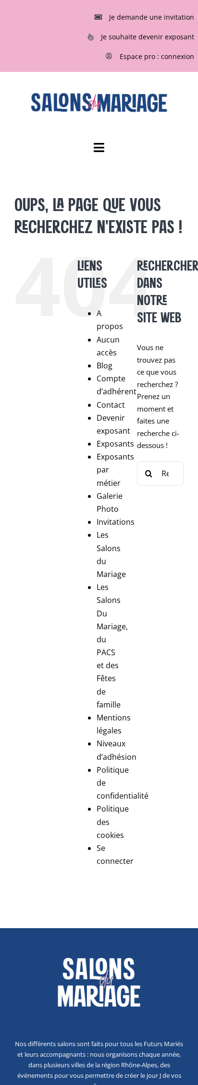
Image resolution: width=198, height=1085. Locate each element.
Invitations (116, 522)
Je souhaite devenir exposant (147, 36)
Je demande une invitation (151, 17)
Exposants (115, 443)
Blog (104, 365)
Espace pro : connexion (157, 56)
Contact (111, 405)
